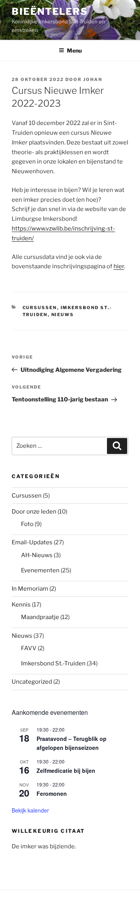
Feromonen (52, 793)
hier (119, 266)
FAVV (29, 648)
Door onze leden (34, 511)
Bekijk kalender (30, 810)
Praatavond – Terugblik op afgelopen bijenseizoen (72, 743)
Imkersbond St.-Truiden (53, 663)
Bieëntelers (50, 11)
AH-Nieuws (36, 555)
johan (92, 79)
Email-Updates (32, 542)
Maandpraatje (40, 617)
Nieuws (62, 314)
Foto (27, 524)
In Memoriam (30, 588)
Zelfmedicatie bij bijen (66, 770)
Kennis (21, 604)
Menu (74, 50)
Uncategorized (32, 681)
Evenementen (40, 570)
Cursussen (40, 307)
